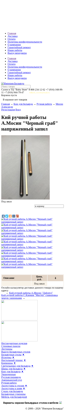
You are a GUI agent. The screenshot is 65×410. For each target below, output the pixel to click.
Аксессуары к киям (11, 388)
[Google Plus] (17, 216)
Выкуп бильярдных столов (15, 351)
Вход (18, 109)
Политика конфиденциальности (25, 41)
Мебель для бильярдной (14, 397)
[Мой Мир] (13, 216)
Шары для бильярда (12, 368)
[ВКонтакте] (3, 216)
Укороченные (8, 374)
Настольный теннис (12, 360)
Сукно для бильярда (12, 391)
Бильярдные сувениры (13, 394)
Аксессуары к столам (12, 385)
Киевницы (7, 363)
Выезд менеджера (17, 53)
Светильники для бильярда (15, 366)
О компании (14, 44)
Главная (12, 33)
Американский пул (11, 380)
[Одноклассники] (10, 216)
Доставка (13, 36)
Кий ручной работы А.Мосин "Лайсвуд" (31, 293)
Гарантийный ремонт (19, 47)
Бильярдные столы (11, 354)
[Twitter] (6, 216)
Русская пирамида (11, 377)
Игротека (6, 357)
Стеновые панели (10, 346)
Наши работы (15, 50)
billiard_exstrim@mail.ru (39, 93)
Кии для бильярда (23, 104)
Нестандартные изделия (14, 343)
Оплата (11, 39)
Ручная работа (44, 104)
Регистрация (8, 109)
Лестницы (6, 349)
